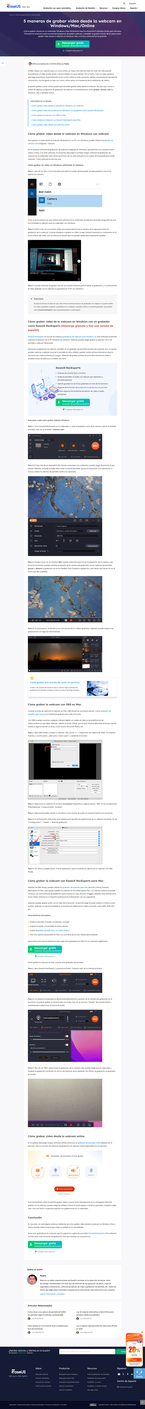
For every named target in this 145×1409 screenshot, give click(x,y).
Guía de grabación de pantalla (28, 15)
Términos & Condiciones (52, 1405)
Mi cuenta (64, 1405)
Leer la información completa (52, 1294)
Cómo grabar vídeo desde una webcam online (50, 125)
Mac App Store (92, 1390)
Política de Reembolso (37, 1405)
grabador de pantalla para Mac (75, 887)
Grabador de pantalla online (69, 1382)
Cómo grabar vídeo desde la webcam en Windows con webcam (58, 106)
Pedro (66, 64)
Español (132, 3)
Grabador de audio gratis (96, 1378)
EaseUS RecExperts (36, 337)
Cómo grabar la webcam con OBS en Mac (49, 115)
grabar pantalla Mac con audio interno (54, 930)
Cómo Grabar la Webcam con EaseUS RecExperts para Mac (56, 120)
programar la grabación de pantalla (92, 387)
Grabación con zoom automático (57, 8)
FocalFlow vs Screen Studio (97, 1386)
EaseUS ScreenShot (66, 1386)
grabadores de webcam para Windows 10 (79, 337)
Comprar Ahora (118, 8)
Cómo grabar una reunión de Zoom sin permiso (54, 682)
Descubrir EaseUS (42, 1374)
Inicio (11, 15)
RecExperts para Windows (68, 1374)
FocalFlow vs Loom (94, 1382)
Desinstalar (12, 1405)
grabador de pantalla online (89, 1143)
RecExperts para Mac (66, 1378)
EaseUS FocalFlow (65, 1390)
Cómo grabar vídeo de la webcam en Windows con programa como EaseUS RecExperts (67, 110)
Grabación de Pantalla (85, 8)
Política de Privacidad (43, 1386)
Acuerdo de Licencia (43, 1382)
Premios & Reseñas (42, 1378)
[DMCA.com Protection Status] (94, 1404)
